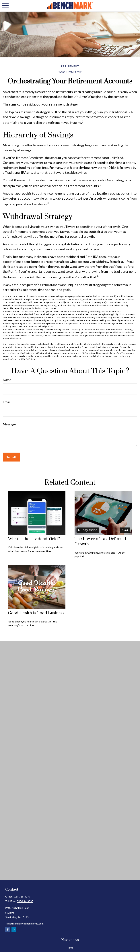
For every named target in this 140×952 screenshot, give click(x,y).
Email (6, 402)
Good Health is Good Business (36, 613)
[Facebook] (7, 929)
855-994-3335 (25, 901)
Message (9, 424)
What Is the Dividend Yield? (34, 539)
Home (70, 947)
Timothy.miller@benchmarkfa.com (24, 923)
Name (7, 380)
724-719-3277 (22, 896)
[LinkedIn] (13, 929)
